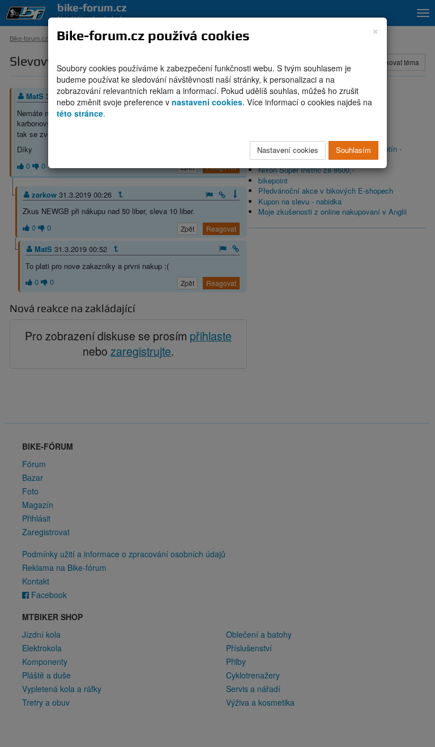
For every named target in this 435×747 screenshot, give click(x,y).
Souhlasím (353, 149)
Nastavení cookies (287, 149)
